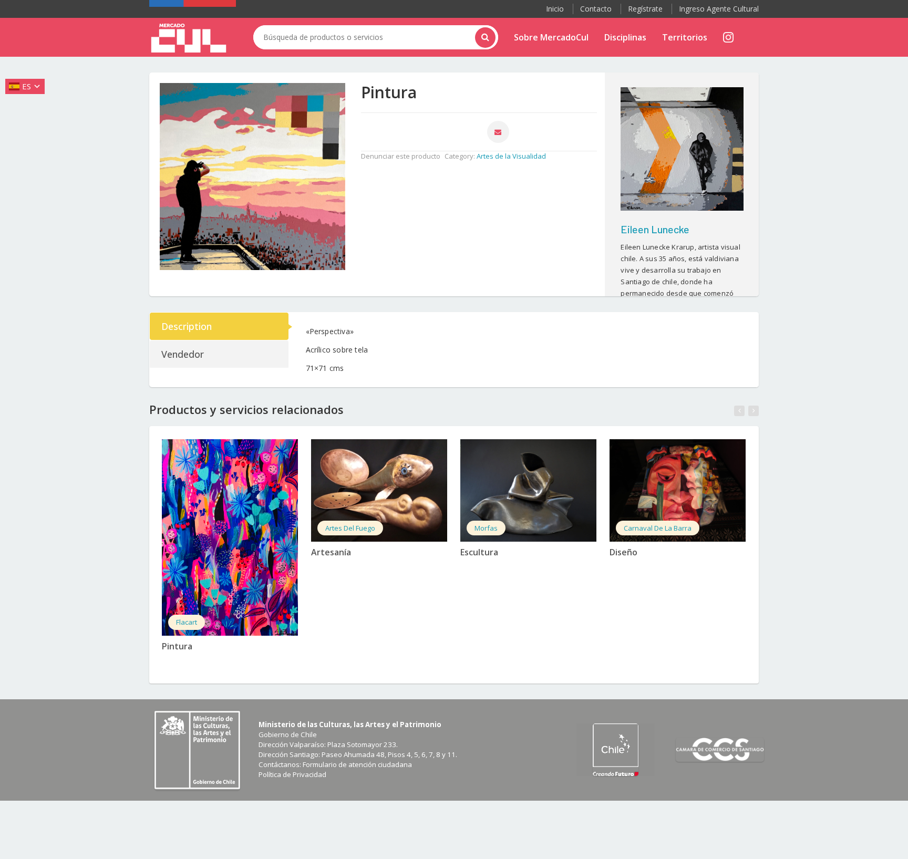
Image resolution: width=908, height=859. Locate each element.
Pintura (177, 646)
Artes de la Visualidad (511, 156)
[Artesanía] (379, 490)
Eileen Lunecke (655, 229)
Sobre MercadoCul (551, 37)
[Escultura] (528, 490)
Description (186, 326)
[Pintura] (230, 537)
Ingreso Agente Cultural (719, 9)
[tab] (219, 326)
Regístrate (645, 9)
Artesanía (331, 552)
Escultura (479, 552)
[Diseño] (678, 490)
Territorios (684, 37)
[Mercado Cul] (188, 38)
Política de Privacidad (292, 774)
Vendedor (182, 354)
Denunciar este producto (400, 156)
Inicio (555, 9)
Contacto (596, 9)
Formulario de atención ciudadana (357, 764)
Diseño (623, 552)
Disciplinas (625, 37)
